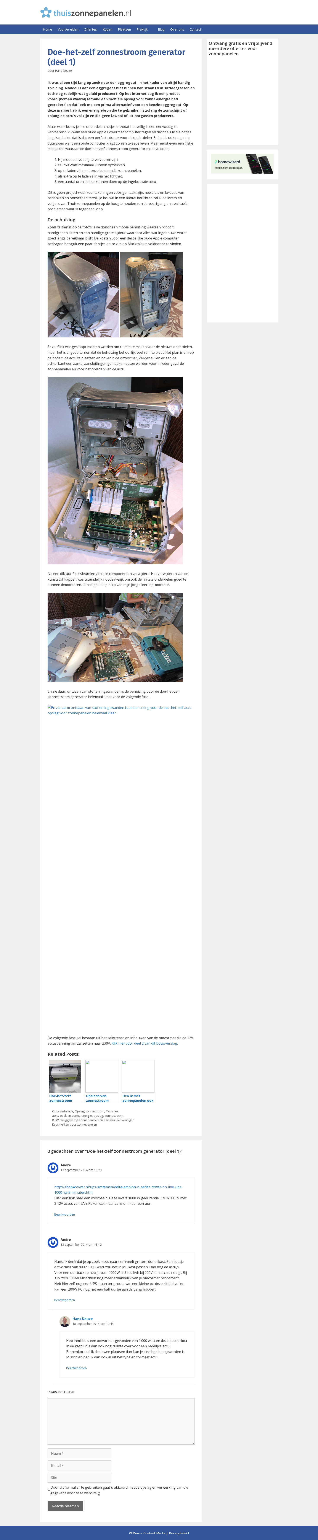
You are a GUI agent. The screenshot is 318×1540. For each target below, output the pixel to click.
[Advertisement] (242, 253)
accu (55, 1115)
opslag (98, 1115)
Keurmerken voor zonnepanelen (74, 1124)
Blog (161, 29)
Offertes (90, 29)
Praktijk (142, 29)
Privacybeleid (179, 1533)
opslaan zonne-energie (76, 1115)
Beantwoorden (64, 1214)
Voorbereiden (68, 29)
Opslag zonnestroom (89, 1111)
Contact (195, 29)
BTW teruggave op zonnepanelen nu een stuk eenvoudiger (93, 1120)
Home (47, 29)
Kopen (107, 29)
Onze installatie (62, 1111)
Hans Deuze (82, 1318)
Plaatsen (124, 29)
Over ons (177, 29)
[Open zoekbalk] (273, 29)
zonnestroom (114, 1115)
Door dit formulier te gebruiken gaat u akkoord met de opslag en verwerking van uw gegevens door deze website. (119, 1490)
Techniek (112, 1111)
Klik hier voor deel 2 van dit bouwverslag (144, 1043)
